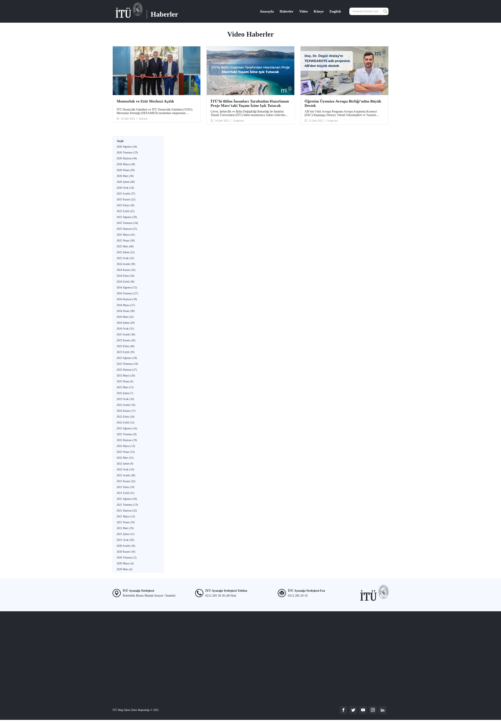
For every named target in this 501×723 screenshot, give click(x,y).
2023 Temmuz (127, 363)
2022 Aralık (126, 404)
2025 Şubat (126, 252)
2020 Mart (124, 569)
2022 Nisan (126, 451)
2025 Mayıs (126, 234)
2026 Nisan (126, 170)
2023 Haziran (127, 369)
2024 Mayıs (126, 305)
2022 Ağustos (127, 428)
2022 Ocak (125, 469)
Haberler (286, 11)
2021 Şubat (125, 534)
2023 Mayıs (126, 375)
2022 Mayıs (126, 446)
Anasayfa (267, 11)
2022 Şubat (125, 463)
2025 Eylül (125, 211)
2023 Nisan (125, 381)
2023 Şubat (125, 393)
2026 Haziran (127, 158)
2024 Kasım (126, 269)
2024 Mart (125, 316)
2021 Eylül (125, 493)
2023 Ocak (125, 399)
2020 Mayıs (125, 563)
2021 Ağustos (127, 498)
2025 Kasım (126, 199)
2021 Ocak (125, 539)
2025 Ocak (125, 258)
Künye (319, 11)
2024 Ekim (125, 275)
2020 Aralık (126, 545)
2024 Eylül (125, 281)
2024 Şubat (126, 322)
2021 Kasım (126, 481)
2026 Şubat (126, 181)
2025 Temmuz (127, 222)
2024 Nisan (126, 311)
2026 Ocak (125, 187)
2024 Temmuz (127, 293)
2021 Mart (125, 528)
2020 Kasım (126, 551)
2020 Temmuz (127, 557)
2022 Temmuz (127, 434)
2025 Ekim (125, 205)
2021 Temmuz (127, 504)
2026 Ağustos (127, 146)
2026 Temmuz (127, 152)
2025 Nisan (126, 240)
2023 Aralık (126, 334)
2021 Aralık (126, 475)
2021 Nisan (126, 522)
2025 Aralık (126, 193)
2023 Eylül (125, 352)
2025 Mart (125, 246)
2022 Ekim (125, 416)
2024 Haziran (127, 299)
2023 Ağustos (127, 358)
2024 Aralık (126, 264)
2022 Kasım (126, 410)
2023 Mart (125, 387)
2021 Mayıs (126, 516)
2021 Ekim (125, 487)
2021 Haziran (127, 510)
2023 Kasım (126, 340)
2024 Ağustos (127, 287)
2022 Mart (125, 457)
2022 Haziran (127, 440)
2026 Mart (125, 176)
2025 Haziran (127, 228)
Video (303, 11)
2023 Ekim (125, 346)
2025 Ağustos (127, 217)
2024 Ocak (125, 328)
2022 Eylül (125, 422)
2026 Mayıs (126, 164)
